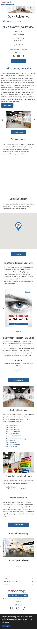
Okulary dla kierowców (12, 429)
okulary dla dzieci (11, 487)
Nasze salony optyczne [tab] (10, 581)
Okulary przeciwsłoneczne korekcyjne (16, 439)
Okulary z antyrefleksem (13, 444)
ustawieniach (5, 623)
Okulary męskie (10, 440)
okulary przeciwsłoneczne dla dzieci (16, 489)
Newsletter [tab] (7, 584)
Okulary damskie (11, 442)
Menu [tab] (5, 576)
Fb (14, 56)
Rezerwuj (18, 61)
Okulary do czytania (11, 446)
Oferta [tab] (6, 578)
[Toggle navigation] (34, 2)
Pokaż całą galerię (18, 132)
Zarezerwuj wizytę (18, 380)
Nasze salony (9, 21)
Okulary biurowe (10, 427)
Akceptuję (6, 626)
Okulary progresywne (12, 425)
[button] (18, 226)
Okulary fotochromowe (12, 437)
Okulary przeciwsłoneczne (13, 435)
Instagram (18, 56)
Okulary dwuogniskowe (12, 433)
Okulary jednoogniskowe (13, 431)
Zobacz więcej (7, 105)
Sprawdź (18, 331)
